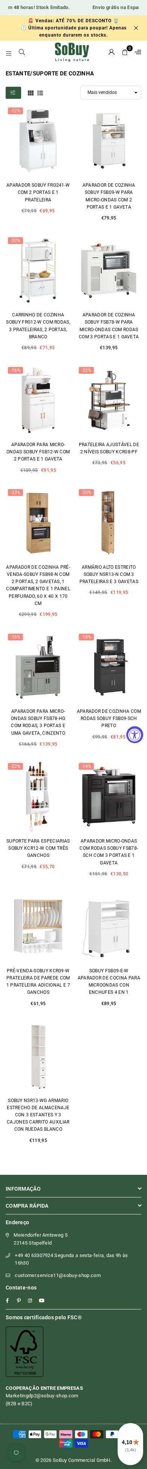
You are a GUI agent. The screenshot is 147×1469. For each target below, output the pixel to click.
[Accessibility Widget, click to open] (134, 734)
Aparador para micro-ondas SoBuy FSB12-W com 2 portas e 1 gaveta (38, 452)
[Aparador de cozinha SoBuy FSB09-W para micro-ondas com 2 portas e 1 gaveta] (109, 141)
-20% (15, 240)
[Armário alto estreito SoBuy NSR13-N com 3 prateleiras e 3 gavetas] (109, 522)
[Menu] (8, 52)
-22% (86, 370)
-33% (15, 492)
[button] (125, 52)
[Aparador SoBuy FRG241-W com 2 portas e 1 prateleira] (38, 141)
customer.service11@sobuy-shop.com (58, 1275)
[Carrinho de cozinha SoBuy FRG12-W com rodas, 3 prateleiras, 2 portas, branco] (38, 270)
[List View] (40, 92)
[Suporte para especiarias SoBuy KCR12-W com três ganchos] (38, 796)
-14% (86, 766)
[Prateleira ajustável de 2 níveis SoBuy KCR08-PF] (109, 400)
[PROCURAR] (22, 52)
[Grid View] (31, 92)
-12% (15, 111)
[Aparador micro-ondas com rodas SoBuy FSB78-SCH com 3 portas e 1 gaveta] (109, 796)
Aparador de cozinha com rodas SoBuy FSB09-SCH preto (109, 718)
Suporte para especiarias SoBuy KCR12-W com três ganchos (38, 848)
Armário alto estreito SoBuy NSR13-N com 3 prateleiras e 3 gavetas (109, 574)
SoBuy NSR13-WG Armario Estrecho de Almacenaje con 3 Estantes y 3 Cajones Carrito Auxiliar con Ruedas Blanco (38, 1115)
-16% (15, 370)
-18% (86, 637)
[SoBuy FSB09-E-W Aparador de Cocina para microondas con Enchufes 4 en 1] (109, 926)
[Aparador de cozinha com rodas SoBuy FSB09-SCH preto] (109, 667)
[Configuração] (136, 52)
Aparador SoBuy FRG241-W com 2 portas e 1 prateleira (38, 192)
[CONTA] (111, 52)
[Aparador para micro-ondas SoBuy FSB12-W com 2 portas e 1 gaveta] (38, 400)
